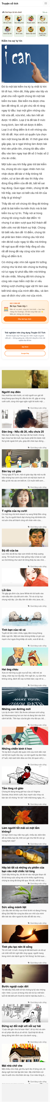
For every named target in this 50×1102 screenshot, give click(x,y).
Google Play (25, 353)
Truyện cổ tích (10, 3)
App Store (25, 347)
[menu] (45, 3)
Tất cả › (45, 12)
